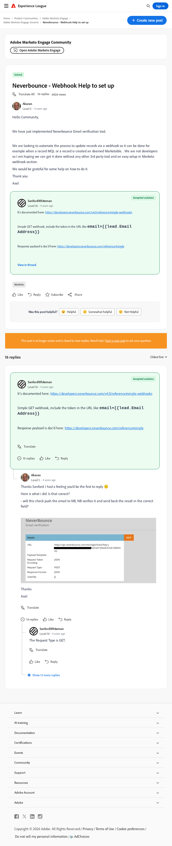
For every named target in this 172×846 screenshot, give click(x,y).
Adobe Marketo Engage (55, 18)
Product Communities (26, 18)
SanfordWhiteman (40, 201)
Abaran (27, 104)
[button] (147, 20)
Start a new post (115, 341)
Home (6, 18)
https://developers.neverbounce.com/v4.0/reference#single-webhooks (88, 212)
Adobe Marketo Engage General (21, 22)
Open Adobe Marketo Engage (39, 50)
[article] (85, 420)
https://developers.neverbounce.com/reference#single (90, 246)
